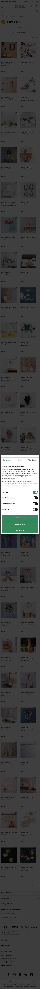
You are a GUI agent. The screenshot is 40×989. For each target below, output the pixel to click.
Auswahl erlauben (20, 524)
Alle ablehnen (20, 530)
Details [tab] (20, 460)
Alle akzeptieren (20, 518)
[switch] (35, 497)
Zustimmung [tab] (7, 460)
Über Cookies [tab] (32, 460)
